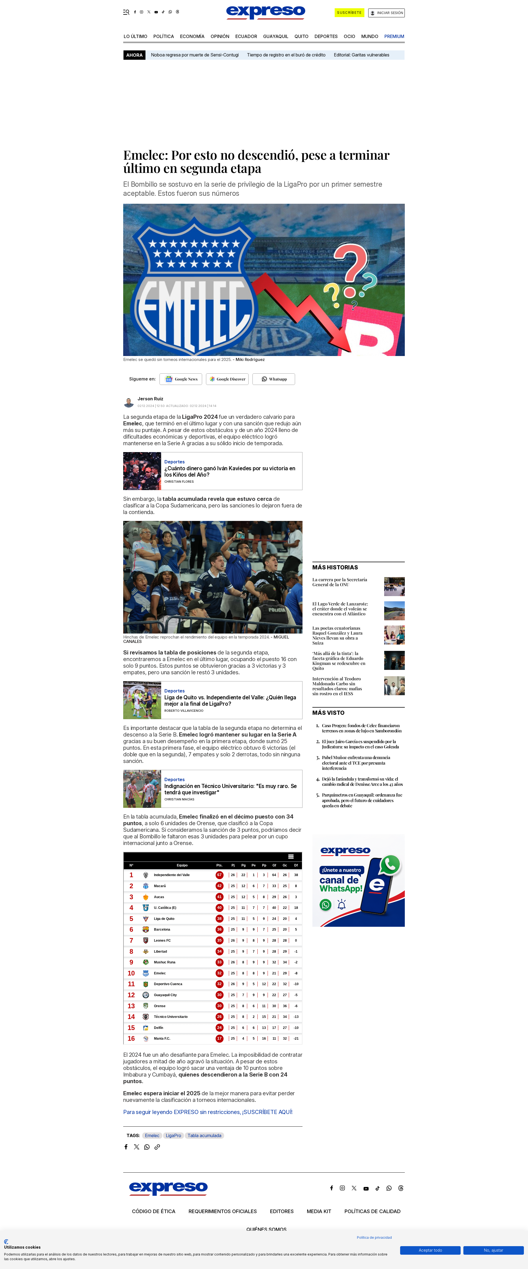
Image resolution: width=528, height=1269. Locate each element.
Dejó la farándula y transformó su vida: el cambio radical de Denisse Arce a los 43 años (362, 781)
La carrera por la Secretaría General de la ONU (339, 582)
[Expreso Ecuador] (168, 1194)
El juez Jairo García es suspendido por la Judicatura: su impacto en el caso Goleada (360, 743)
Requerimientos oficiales (223, 1211)
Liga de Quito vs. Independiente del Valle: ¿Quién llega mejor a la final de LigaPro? (230, 700)
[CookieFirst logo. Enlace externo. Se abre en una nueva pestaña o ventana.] (6, 1241)
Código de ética (153, 1211)
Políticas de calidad (373, 1211)
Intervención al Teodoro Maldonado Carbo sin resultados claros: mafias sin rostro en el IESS (337, 686)
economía (192, 36)
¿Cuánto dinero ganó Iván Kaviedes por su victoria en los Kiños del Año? (229, 471)
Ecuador (246, 36)
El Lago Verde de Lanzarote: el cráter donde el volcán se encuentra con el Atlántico (340, 608)
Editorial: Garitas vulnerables (361, 55)
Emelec (152, 1135)
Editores (282, 1211)
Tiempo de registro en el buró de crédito (286, 55)
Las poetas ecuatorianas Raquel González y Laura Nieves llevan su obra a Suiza (337, 635)
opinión (220, 36)
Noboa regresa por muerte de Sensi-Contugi (195, 55)
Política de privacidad (374, 1237)
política (163, 36)
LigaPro (173, 1135)
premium (394, 36)
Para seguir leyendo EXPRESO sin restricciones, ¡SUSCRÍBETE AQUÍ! (208, 1112)
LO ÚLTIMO (135, 36)
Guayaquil (275, 36)
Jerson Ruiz (150, 398)
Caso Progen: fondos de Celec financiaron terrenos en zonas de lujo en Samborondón (362, 727)
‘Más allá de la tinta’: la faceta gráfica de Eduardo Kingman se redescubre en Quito (338, 660)
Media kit (319, 1211)
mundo (369, 36)
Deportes (326, 36)
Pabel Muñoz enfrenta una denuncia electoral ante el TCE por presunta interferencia (356, 762)
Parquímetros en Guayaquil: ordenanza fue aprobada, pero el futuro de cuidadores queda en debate (362, 800)
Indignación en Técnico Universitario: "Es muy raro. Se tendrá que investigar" (230, 789)
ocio (349, 36)
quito (302, 36)
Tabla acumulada (204, 1135)
